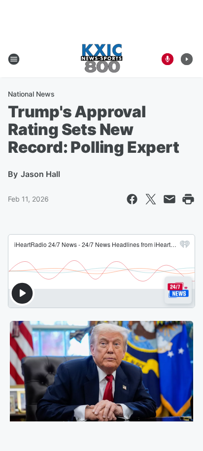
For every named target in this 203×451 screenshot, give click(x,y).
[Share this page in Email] (169, 199)
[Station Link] (101, 59)
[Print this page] (188, 199)
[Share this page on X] (151, 199)
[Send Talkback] (167, 59)
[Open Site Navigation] (14, 59)
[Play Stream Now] (187, 59)
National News (31, 94)
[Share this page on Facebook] (132, 199)
